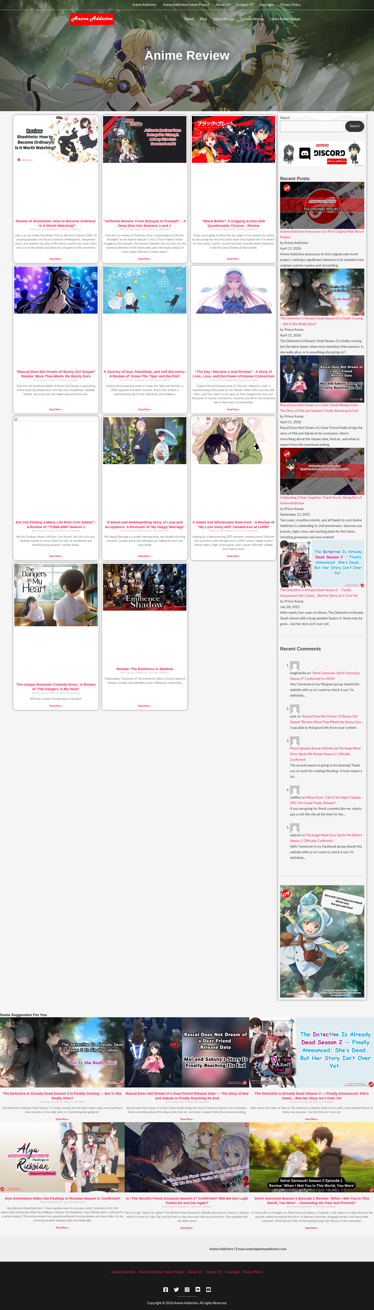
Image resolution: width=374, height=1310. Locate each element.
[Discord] (197, 1289)
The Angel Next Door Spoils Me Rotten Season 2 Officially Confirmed (325, 754)
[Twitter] (176, 1289)
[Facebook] (165, 1289)
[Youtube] (208, 1289)
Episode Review (252, 19)
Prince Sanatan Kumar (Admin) (311, 748)
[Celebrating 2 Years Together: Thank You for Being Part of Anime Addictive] (322, 471)
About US (223, 4)
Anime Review (223, 19)
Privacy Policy (290, 4)
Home (188, 19)
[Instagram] (187, 1289)
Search (285, 118)
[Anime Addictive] (92, 18)
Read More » (55, 259)
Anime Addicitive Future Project (186, 4)
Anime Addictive (144, 4)
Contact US (244, 4)
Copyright (266, 4)
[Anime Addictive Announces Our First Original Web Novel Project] (322, 205)
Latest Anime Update (285, 19)
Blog (203, 19)
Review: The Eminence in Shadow (144, 669)
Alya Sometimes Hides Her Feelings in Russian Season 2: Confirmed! (62, 1198)
